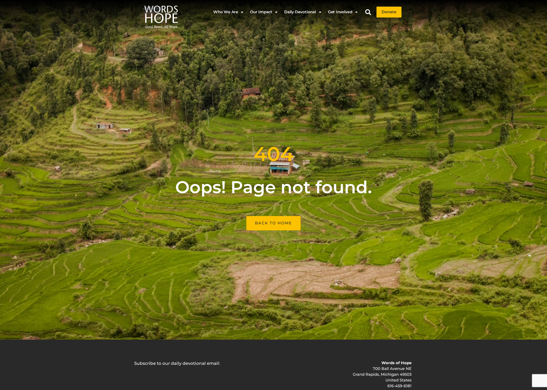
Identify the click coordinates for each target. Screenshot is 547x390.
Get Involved (340, 12)
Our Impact (261, 12)
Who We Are (225, 12)
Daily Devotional (300, 12)
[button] (368, 12)
